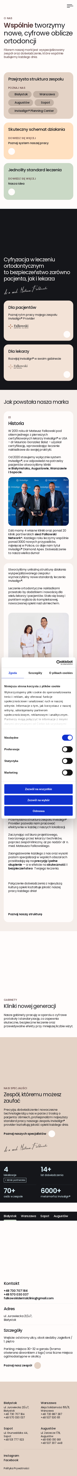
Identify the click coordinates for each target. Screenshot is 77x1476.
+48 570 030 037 (16, 1294)
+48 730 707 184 (15, 1291)
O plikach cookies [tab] (61, 672)
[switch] (67, 749)
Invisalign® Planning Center (34, 111)
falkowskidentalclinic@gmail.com (29, 1298)
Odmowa (38, 811)
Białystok (21, 94)
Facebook (11, 1460)
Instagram (11, 1456)
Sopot (45, 102)
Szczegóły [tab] (35, 672)
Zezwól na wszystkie (38, 789)
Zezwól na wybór (38, 800)
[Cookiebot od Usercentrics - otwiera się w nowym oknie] (56, 662)
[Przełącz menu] (70, 6)
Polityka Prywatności (16, 1468)
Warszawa (47, 94)
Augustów (22, 102)
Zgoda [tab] (13, 672)
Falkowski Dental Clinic (16, 6)
